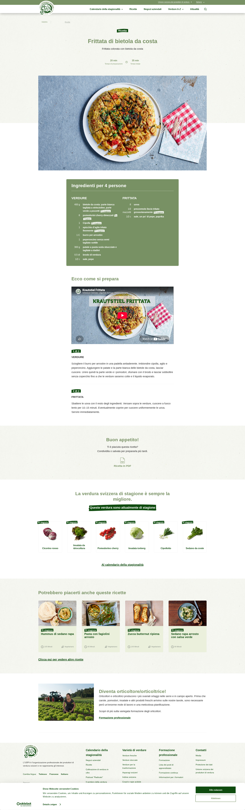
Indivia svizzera (129, 777)
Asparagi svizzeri (130, 772)
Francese (53, 774)
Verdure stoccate (130, 760)
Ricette (89, 765)
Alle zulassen (215, 790)
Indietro (44, 22)
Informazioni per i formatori (171, 777)
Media (198, 755)
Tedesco (43, 774)
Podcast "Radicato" (94, 777)
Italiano (64, 774)
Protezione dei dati (204, 764)
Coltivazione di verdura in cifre (97, 771)
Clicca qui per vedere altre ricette (60, 659)
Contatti (201, 750)
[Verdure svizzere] (46, 9)
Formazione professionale (115, 717)
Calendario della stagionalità (97, 752)
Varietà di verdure (134, 750)
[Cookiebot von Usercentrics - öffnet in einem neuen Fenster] (24, 804)
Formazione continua (168, 773)
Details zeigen (50, 804)
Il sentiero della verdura (96, 782)
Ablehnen (215, 798)
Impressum (201, 760)
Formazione (164, 760)
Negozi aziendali (93, 760)
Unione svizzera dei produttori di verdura (205, 771)
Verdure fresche (129, 755)
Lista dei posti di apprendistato (166, 766)
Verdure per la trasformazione (129, 766)
